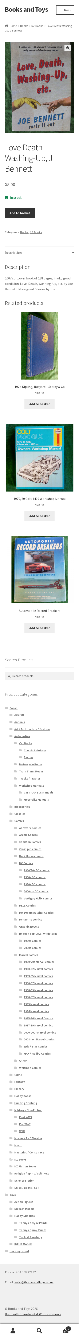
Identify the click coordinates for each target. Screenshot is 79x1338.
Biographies (22, 807)
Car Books (25, 743)
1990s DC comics (35, 884)
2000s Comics (33, 948)
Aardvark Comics (30, 828)
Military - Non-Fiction (28, 1110)
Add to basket (19, 213)
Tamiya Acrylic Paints (33, 1223)
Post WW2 (25, 1117)
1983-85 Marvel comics (38, 976)
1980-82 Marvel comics (38, 969)
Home (13, 26)
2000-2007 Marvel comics (40, 1032)
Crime (18, 1075)
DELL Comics (27, 905)
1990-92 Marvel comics (38, 997)
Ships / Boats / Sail (26, 1188)
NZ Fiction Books (25, 1166)
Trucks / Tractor (29, 778)
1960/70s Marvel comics (39, 962)
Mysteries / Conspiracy (29, 1152)
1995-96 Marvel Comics (38, 1018)
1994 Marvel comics (36, 1011)
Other (23, 1061)
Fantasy (19, 1082)
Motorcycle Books (30, 764)
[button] (67, 48)
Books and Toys (26, 9)
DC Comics (26, 863)
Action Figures (23, 1202)
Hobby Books (22, 1096)
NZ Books (37, 26)
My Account (13, 1331)
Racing (28, 757)
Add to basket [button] (39, 404)
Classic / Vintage (35, 750)
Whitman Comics (30, 1068)
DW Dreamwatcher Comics (36, 912)
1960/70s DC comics (37, 870)
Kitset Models (23, 1244)
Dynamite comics (30, 919)
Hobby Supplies (24, 1216)
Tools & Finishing (30, 1237)
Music (18, 1145)
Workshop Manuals (31, 785)
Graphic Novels (29, 926)
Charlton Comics (30, 842)
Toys (12, 1195)
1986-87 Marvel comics (38, 983)
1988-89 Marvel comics (38, 990)
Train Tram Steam (31, 771)
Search (39, 1331)
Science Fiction (24, 1180)
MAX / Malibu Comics (37, 1053)
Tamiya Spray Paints (32, 1230)
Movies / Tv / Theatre (28, 1138)
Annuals (19, 722)
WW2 (22, 1131)
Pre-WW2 (25, 1124)
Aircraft (19, 715)
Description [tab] (13, 252)
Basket (61, 1327)
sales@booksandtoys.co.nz (34, 1282)
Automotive (22, 736)
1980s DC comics (35, 877)
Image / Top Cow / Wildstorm (38, 934)
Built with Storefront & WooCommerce (33, 1314)
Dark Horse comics (31, 856)
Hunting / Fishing (25, 1103)
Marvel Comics (28, 955)
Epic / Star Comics (36, 1046)
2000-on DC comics (36, 891)
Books (24, 26)
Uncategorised (19, 1251)
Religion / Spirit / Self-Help (31, 1173)
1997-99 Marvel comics (38, 1025)
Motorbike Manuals (36, 799)
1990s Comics (33, 941)
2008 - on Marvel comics (39, 1039)
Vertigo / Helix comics (38, 898)
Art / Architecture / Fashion (32, 729)
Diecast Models (24, 1209)
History (19, 1089)
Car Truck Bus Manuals (39, 792)
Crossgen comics (30, 849)
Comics (19, 821)
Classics (19, 814)
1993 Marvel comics (36, 1004)
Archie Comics (28, 835)
